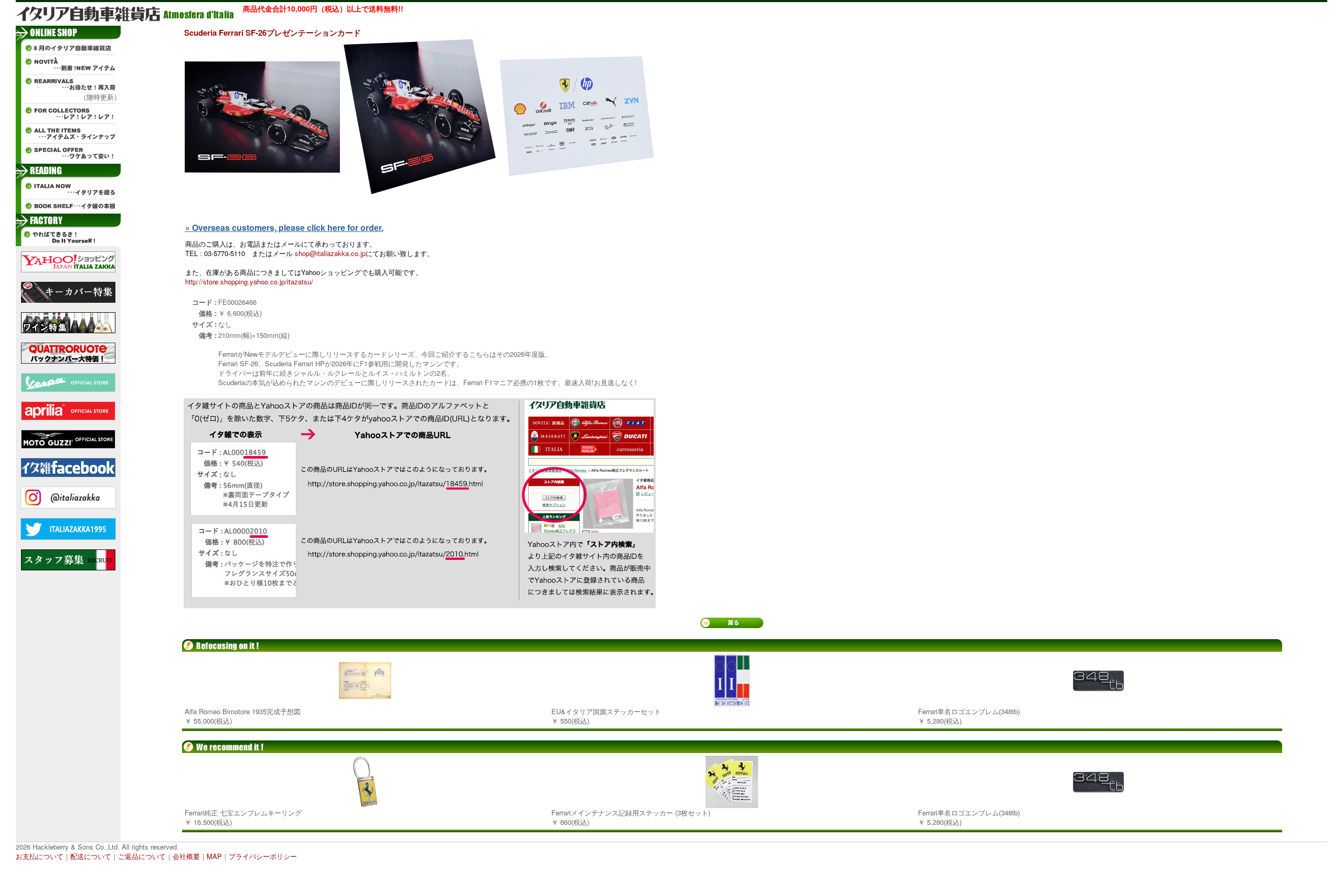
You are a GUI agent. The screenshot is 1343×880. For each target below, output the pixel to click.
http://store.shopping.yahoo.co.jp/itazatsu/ (249, 282)
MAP (214, 856)
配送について (90, 856)
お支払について (39, 856)
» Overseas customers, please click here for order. (284, 227)
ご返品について (142, 856)
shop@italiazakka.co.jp (330, 253)
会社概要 (186, 856)
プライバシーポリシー (263, 856)
